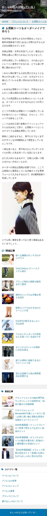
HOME (5, 21)
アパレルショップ (10, 486)
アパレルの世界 (9, 481)
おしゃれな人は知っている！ (23, 512)
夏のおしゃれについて (12, 501)
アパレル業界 (8, 491)
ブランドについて (20, 21)
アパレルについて (10, 476)
